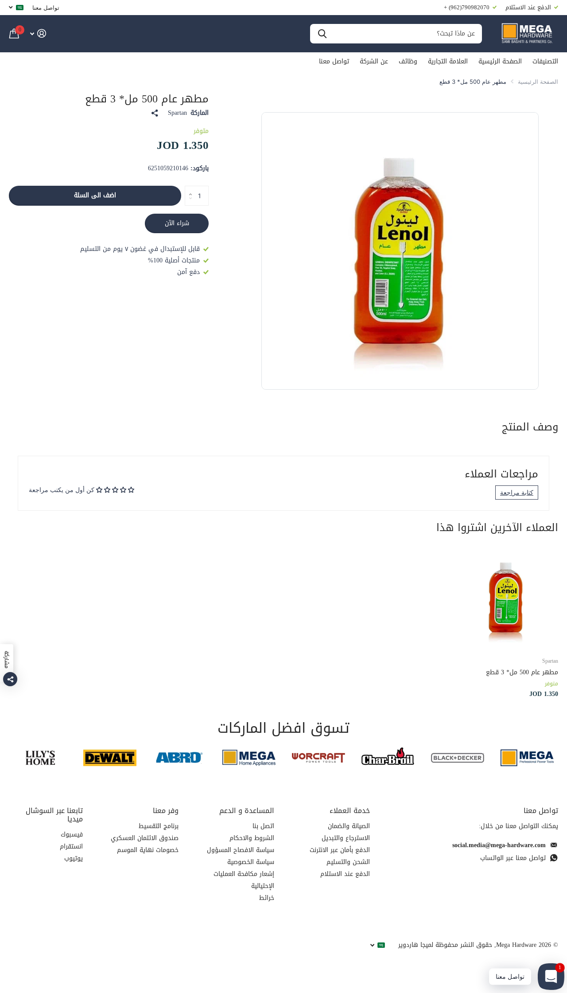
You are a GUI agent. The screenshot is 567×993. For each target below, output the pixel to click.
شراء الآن (177, 223)
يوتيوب (73, 858)
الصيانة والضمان (349, 826)
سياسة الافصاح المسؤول (240, 850)
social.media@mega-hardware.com (499, 845)
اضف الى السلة (95, 195)
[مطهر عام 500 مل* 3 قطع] (506, 597)
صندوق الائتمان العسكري (145, 838)
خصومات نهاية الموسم (148, 850)
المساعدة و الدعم (246, 810)
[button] (188, 188)
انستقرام (71, 846)
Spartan (177, 113)
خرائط (266, 898)
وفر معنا (166, 810)
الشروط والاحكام (251, 838)
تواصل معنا (45, 7)
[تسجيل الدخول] (38, 33)
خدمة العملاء (350, 810)
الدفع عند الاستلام (345, 874)
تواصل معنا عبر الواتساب (513, 858)
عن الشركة (374, 61)
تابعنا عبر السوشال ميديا (54, 815)
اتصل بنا (263, 826)
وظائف (408, 61)
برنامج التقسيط (159, 826)
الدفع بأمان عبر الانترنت (340, 850)
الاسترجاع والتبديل (346, 838)
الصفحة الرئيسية (500, 61)
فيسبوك (72, 835)
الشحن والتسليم (348, 862)
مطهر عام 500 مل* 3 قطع (522, 672)
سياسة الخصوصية (250, 862)
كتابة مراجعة (516, 492)
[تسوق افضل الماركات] (527, 757)
